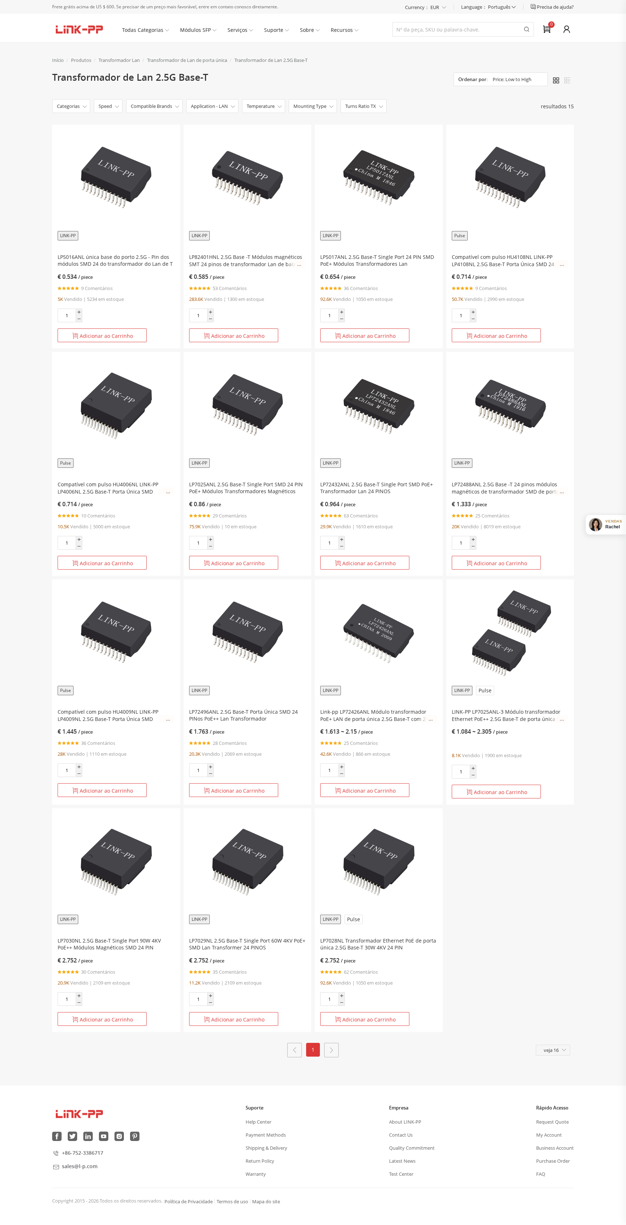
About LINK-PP (405, 1122)
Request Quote (552, 1122)
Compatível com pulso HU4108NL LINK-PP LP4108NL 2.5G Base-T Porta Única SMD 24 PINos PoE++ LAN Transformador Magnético (504, 260)
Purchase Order (553, 1161)
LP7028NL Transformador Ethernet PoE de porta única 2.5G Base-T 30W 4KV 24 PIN (378, 944)
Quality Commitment (412, 1148)
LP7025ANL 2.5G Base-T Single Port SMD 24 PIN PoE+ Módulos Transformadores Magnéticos (246, 488)
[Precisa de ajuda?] (534, 7)
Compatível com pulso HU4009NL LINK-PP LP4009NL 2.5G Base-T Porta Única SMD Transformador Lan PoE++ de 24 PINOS (108, 715)
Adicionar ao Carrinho (105, 335)
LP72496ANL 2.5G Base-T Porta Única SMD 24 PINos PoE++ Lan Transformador (243, 715)
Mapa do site (266, 1201)
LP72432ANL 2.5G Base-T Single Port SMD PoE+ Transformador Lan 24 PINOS (376, 488)
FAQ (540, 1174)
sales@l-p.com (79, 1166)
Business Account (555, 1148)
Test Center (401, 1174)
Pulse (459, 235)
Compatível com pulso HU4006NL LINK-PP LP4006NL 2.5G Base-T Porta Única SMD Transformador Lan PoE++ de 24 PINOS (108, 488)
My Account (549, 1135)
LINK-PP (68, 235)
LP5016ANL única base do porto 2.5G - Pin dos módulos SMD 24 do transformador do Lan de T (115, 260)
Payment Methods (266, 1135)
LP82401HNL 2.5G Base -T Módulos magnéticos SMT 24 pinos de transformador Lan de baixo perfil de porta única (245, 260)
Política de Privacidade (188, 1201)
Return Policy (260, 1161)
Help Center (258, 1122)
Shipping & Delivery (266, 1148)
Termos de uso (232, 1201)
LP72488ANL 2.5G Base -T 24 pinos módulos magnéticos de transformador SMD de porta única (505, 488)
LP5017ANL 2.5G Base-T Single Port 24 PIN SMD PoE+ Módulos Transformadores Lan (377, 260)
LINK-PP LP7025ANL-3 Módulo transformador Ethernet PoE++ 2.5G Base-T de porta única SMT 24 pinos (509, 715)
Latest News (402, 1161)
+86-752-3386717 (82, 1152)
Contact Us (401, 1135)
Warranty (256, 1174)
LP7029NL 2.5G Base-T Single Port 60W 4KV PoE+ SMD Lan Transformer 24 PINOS (247, 944)
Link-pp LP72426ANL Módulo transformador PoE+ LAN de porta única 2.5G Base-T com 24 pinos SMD (374, 715)
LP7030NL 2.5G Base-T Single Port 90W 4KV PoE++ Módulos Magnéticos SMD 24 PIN (109, 944)
